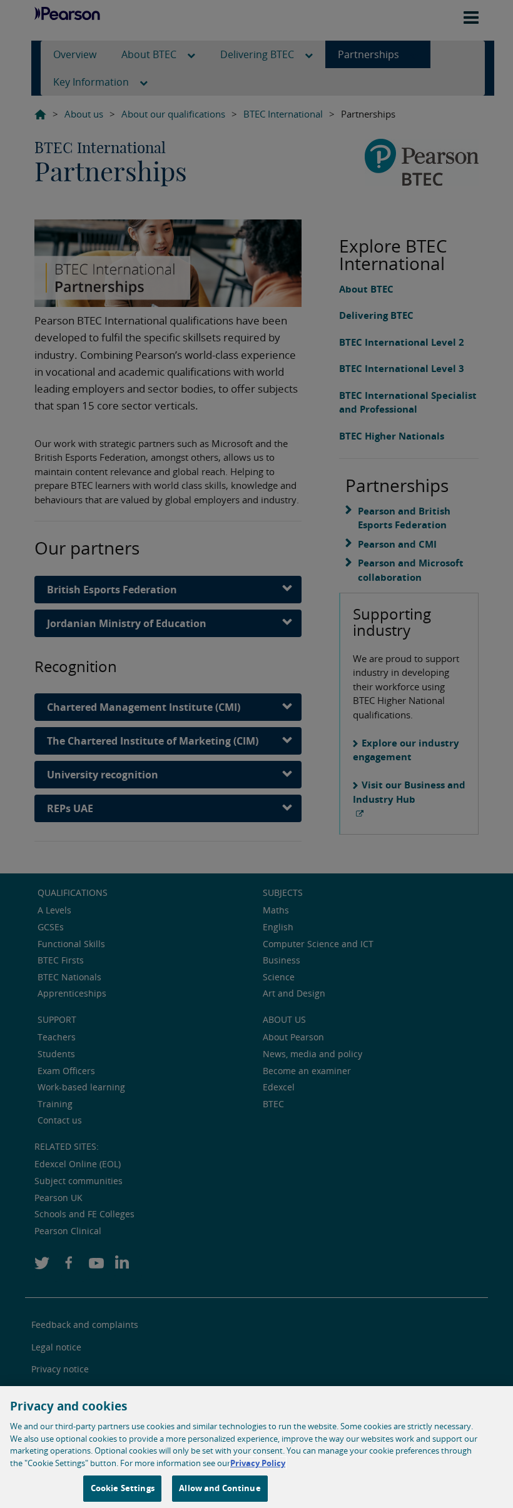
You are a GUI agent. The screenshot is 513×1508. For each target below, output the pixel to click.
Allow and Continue (219, 1488)
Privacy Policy (257, 1463)
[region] (256, 1447)
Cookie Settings (123, 1488)
